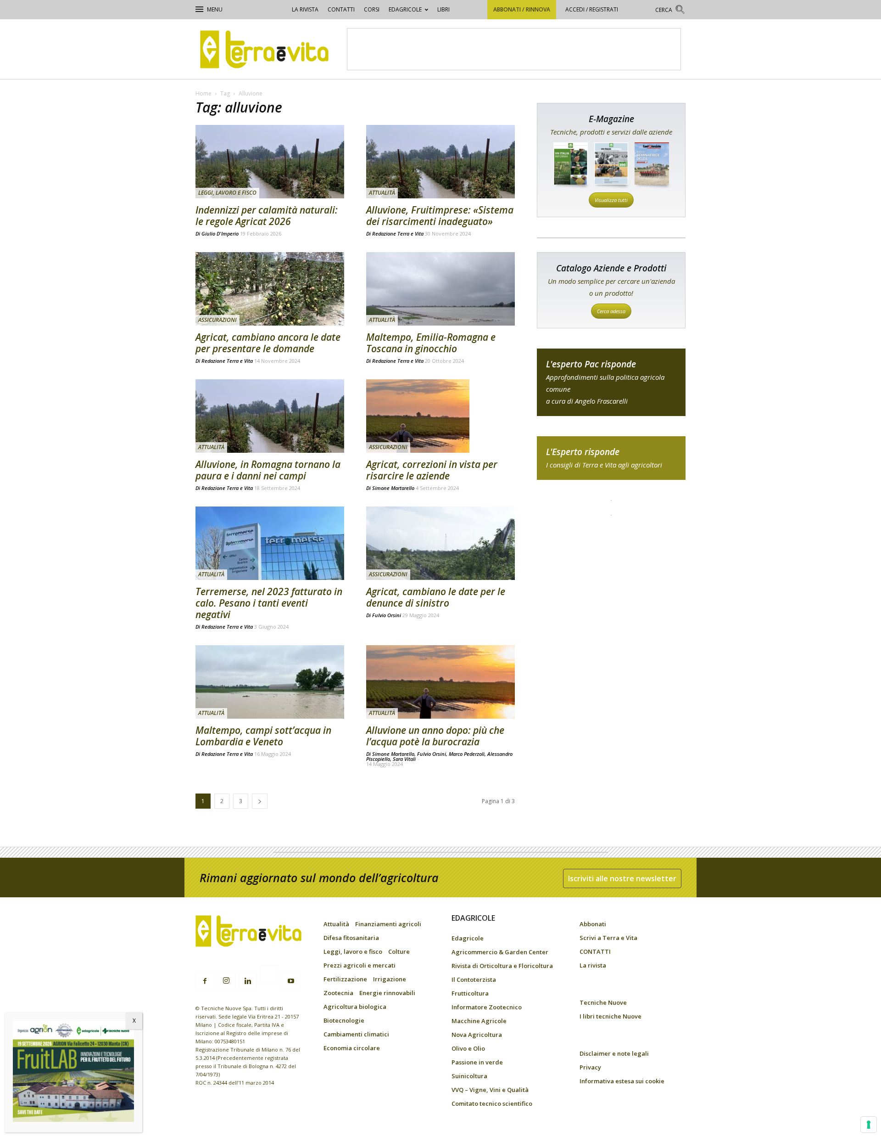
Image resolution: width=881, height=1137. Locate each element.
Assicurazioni (217, 320)
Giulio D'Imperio (220, 233)
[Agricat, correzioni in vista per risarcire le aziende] (440, 416)
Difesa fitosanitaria (351, 938)
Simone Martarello (393, 487)
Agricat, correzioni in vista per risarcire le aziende (431, 470)
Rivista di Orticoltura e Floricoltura (502, 966)
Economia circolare (351, 1048)
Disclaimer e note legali (614, 1053)
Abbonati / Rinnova (521, 9)
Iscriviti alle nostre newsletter (622, 878)
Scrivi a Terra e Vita (608, 938)
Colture (399, 951)
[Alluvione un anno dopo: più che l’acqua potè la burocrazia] (440, 682)
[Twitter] (269, 975)
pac (611, 382)
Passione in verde (477, 1062)
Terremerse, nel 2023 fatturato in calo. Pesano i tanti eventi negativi (268, 603)
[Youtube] (291, 981)
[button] (670, 10)
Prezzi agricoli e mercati (359, 965)
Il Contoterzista (474, 979)
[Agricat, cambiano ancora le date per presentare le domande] (269, 289)
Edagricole (405, 9)
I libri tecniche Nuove (610, 1016)
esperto (611, 458)
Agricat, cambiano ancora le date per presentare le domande (267, 343)
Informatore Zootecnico (487, 1007)
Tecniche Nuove (603, 1002)
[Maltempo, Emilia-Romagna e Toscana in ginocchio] (440, 289)
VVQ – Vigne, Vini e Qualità (490, 1090)
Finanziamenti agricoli (388, 924)
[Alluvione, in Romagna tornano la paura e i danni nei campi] (269, 416)
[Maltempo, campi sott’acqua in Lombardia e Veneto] (269, 682)
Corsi (371, 9)
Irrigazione (389, 979)
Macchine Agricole (479, 1021)
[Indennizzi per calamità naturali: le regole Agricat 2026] (269, 161)
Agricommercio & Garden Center (500, 952)
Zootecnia (338, 993)
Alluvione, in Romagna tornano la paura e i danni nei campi (267, 470)
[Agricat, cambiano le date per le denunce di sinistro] (440, 543)
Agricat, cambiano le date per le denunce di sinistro (435, 597)
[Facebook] (204, 981)
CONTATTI (341, 9)
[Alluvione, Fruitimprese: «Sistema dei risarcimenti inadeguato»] (440, 161)
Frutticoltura (470, 993)
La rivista (305, 9)
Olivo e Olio (468, 1048)
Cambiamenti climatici (356, 1034)
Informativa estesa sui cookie (622, 1081)
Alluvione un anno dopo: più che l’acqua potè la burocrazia (435, 736)
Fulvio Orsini (386, 615)
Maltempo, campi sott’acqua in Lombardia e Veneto (263, 736)
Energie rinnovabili (387, 993)
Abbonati (593, 924)
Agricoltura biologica (354, 1006)
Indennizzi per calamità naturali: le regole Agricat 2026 (266, 215)
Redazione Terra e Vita (398, 233)
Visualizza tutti (611, 200)
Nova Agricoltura (477, 1034)
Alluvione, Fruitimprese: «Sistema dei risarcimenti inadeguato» (439, 215)
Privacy (590, 1067)
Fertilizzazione (345, 979)
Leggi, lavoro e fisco (227, 193)
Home (203, 93)
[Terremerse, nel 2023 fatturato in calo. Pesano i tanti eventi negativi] (269, 543)
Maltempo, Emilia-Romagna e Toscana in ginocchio (431, 343)
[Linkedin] (248, 981)
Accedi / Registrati (591, 9)
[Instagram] (226, 981)
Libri (443, 9)
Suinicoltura (469, 1076)
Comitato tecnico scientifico (492, 1103)
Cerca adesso (611, 311)
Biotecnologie (343, 1020)
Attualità (382, 193)
